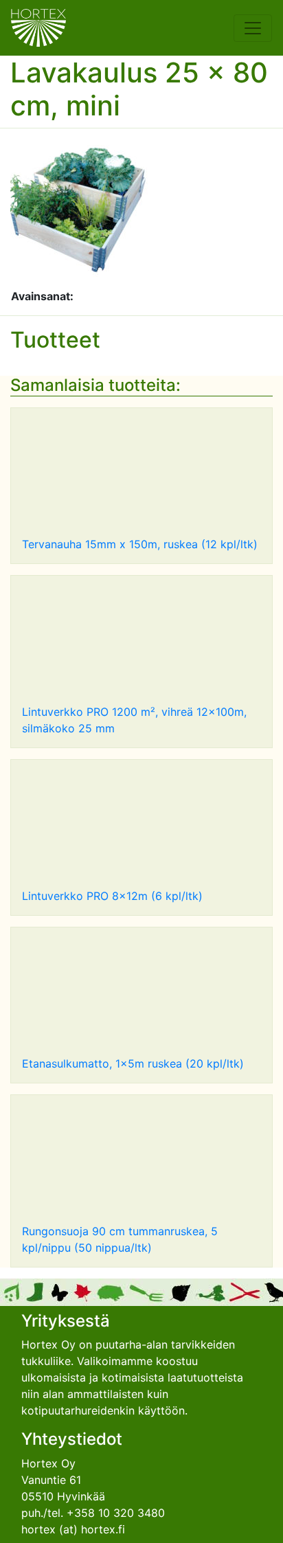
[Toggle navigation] (253, 28)
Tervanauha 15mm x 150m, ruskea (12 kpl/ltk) (140, 544)
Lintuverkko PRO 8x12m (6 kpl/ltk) (112, 896)
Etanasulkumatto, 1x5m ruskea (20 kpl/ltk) (133, 1063)
